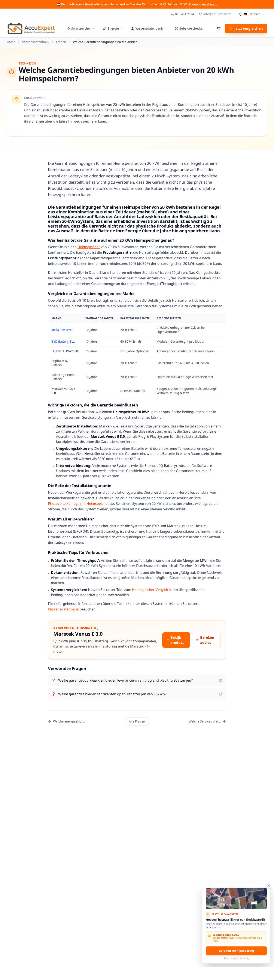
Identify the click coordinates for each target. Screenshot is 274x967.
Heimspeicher (88, 246)
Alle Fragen (137, 721)
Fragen (61, 42)
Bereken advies (207, 640)
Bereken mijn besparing (236, 951)
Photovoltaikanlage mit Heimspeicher (78, 503)
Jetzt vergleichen (248, 28)
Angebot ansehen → (203, 4)
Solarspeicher (81, 28)
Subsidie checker (191, 28)
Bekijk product (177, 640)
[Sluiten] (269, 885)
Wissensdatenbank (149, 28)
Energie (113, 28)
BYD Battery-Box (63, 341)
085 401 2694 (184, 14)
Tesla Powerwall (63, 330)
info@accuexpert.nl (217, 14)
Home (11, 42)
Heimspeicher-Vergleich (151, 589)
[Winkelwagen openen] (218, 28)
